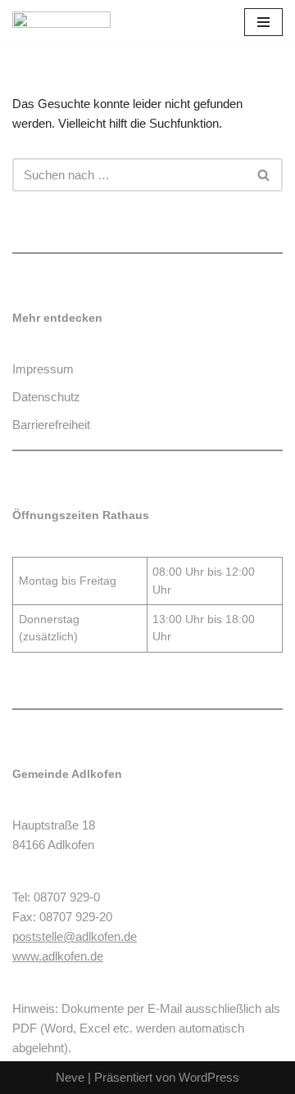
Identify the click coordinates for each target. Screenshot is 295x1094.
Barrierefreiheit (51, 425)
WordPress (209, 1077)
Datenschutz (46, 397)
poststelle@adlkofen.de (74, 936)
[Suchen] (264, 175)
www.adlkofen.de (57, 956)
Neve (70, 1077)
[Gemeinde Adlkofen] (61, 22)
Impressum (43, 369)
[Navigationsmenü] (263, 22)
